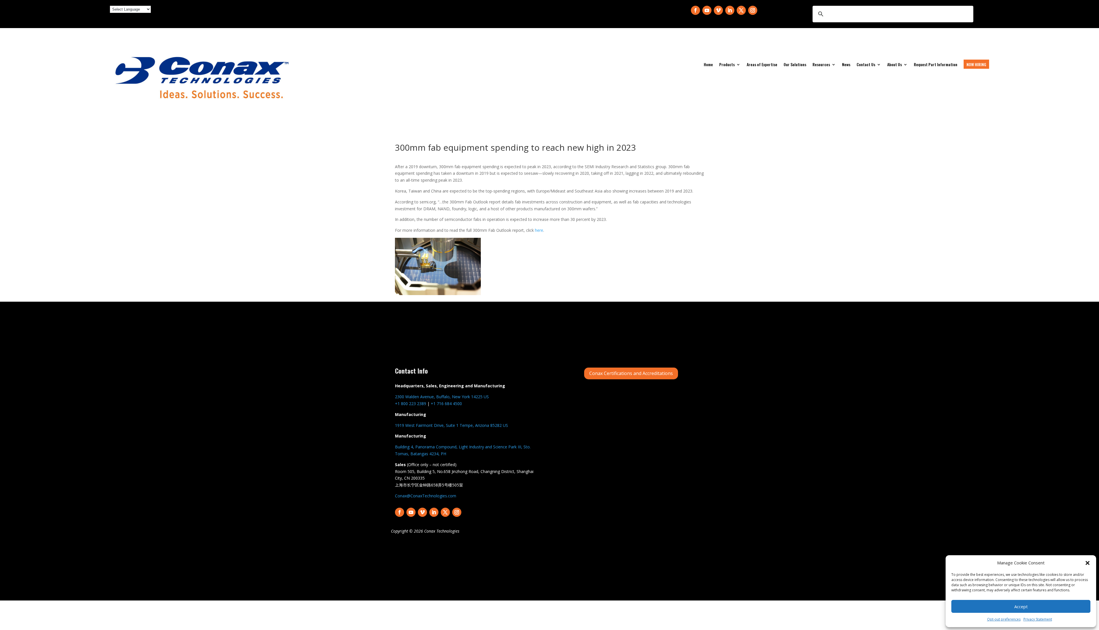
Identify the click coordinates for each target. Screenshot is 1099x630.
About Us (894, 64)
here (539, 230)
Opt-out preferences (1004, 619)
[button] (1087, 563)
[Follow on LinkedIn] (729, 10)
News (846, 64)
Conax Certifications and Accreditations (631, 373)
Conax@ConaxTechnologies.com (425, 495)
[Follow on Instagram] (752, 10)
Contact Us (866, 64)
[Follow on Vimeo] (718, 10)
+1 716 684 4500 (446, 403)
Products (727, 64)
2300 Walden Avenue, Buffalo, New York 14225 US (442, 396)
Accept (1021, 606)
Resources (821, 64)
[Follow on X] (741, 10)
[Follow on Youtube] (706, 10)
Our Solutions (795, 64)
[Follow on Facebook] (695, 10)
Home (708, 64)
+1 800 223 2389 (410, 403)
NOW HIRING (976, 64)
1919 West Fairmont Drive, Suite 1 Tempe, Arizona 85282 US (451, 425)
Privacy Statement (1037, 619)
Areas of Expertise (762, 64)
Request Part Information (935, 64)
